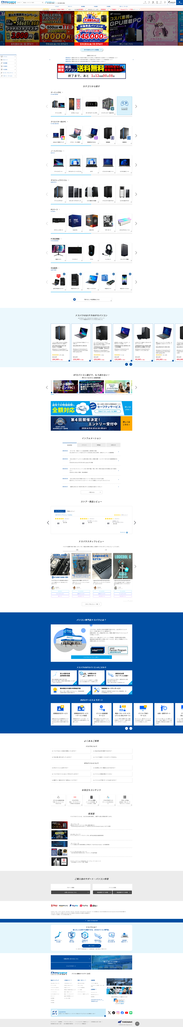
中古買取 (5, 69)
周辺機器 (5, 63)
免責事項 (60, 1021)
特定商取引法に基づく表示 (56, 1023)
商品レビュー (71, 511)
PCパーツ (5, 59)
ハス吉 (119, 587)
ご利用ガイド (67, 980)
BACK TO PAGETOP (92, 920)
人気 (106, 550)
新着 (77, 550)
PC (113, 9)
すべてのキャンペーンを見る (91, 50)
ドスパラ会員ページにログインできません (106, 757)
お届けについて (67, 987)
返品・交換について (68, 991)
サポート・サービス (7, 75)
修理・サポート (81, 980)
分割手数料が (58, 9)
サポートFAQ (80, 985)
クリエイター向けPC (55, 987)
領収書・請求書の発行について (70, 989)
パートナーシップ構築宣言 (80, 1023)
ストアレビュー (59, 511)
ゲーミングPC (53, 985)
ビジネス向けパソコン (55, 994)
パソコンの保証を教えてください (103, 774)
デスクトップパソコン (55, 989)
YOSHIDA (78, 587)
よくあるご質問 (67, 998)
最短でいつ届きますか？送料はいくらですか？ (65, 780)
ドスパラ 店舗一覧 (94, 983)
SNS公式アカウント (95, 994)
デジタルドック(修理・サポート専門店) (97, 986)
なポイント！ (130, 9)
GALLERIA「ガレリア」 (55, 983)
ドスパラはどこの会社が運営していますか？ (64, 751)
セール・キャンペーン (8, 72)
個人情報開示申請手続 (68, 1023)
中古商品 (52, 1000)
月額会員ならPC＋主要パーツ (97, 9)
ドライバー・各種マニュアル (83, 994)
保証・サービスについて (69, 994)
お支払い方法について (68, 985)
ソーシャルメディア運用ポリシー (82, 1021)
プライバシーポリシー (68, 1021)
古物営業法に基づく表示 (96, 1021)
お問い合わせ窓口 (81, 983)
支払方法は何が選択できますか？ (103, 751)
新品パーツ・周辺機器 (76, 9)
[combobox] (33, 2)
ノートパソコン (54, 991)
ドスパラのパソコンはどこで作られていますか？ (66, 774)
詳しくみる (91, 946)
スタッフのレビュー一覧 (91, 604)
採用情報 (92, 996)
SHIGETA (57, 587)
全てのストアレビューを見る (63, 515)
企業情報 (93, 989)
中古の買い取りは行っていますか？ (62, 757)
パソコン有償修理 (81, 987)
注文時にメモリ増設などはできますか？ (105, 768)
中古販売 (5, 66)
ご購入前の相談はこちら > (50, 1)
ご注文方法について (68, 983)
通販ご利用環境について (69, 996)
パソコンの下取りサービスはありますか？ (106, 780)
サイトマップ (53, 1021)
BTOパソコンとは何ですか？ (60, 768)
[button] (3, 29)
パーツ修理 (80, 989)
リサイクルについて (81, 991)
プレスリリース (94, 992)
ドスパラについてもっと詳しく (91, 657)
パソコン (5, 56)
